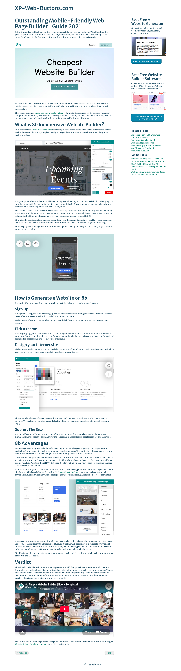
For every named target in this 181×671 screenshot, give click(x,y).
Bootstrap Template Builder (144, 140)
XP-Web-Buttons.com (44, 8)
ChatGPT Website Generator (146, 61)
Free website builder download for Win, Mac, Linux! (147, 117)
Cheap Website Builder (68, 472)
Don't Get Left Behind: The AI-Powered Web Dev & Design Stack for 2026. (148, 166)
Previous (22, 653)
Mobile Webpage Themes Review (146, 145)
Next (109, 653)
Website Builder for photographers (31, 644)
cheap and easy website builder (49, 113)
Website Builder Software (146, 76)
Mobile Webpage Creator (142, 143)
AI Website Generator (147, 21)
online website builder (41, 130)
